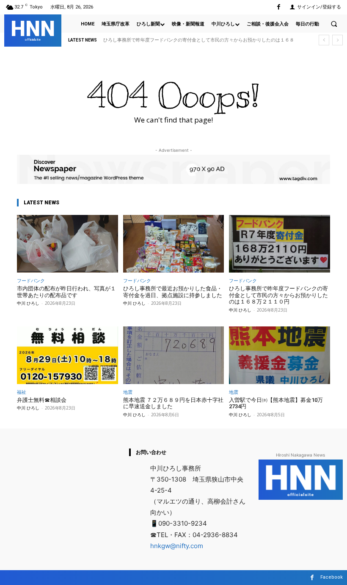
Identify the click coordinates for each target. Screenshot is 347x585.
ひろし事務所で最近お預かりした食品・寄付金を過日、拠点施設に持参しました (172, 291)
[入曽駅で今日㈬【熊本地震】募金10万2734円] (279, 355)
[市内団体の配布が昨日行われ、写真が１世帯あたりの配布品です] (67, 244)
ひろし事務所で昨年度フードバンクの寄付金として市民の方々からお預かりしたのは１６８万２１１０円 (278, 295)
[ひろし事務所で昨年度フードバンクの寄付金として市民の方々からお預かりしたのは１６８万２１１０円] (279, 244)
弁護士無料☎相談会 (41, 400)
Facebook (331, 577)
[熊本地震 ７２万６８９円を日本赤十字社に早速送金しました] (173, 355)
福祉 (21, 392)
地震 (127, 392)
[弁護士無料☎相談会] (67, 355)
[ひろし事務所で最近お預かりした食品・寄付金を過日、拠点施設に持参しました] (173, 244)
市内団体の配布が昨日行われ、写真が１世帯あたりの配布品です (66, 291)
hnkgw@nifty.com (176, 546)
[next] (337, 40)
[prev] (324, 40)
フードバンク (31, 280)
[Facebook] (278, 7)
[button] (334, 24)
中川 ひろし (28, 303)
